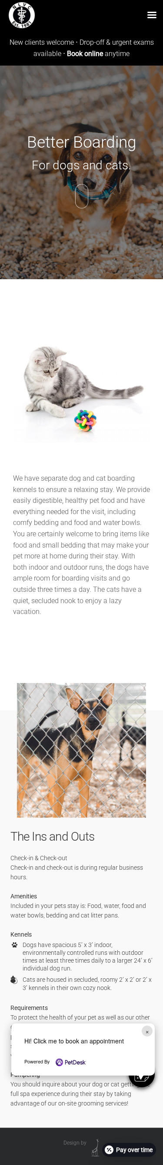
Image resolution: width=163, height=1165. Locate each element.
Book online (86, 54)
